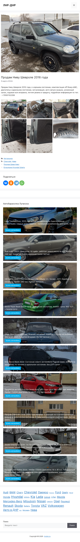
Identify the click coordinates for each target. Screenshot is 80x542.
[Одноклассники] (11, 182)
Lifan (53, 497)
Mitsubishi (29, 501)
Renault (8, 505)
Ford (58, 492)
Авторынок (8, 159)
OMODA (50, 502)
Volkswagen (56, 505)
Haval (71, 493)
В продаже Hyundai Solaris (14, 167)
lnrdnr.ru (47, 536)
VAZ (44, 505)
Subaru (27, 506)
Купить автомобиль (13, 230)
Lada (39, 497)
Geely (65, 492)
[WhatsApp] (21, 182)
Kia (33, 497)
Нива (14, 161)
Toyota (35, 505)
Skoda (18, 505)
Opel (57, 501)
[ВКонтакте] (5, 182)
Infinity (27, 497)
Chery (20, 492)
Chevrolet (7, 161)
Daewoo (43, 492)
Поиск (5, 522)
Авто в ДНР (10, 509)
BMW (12, 492)
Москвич (26, 510)
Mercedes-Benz (12, 501)
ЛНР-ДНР (9, 5)
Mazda (61, 496)
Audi (5, 492)
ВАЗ (20, 510)
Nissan (41, 501)
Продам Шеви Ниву (11, 164)
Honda (6, 497)
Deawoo (51, 493)
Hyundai (17, 497)
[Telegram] (16, 182)
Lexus (47, 497)
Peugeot (65, 501)
